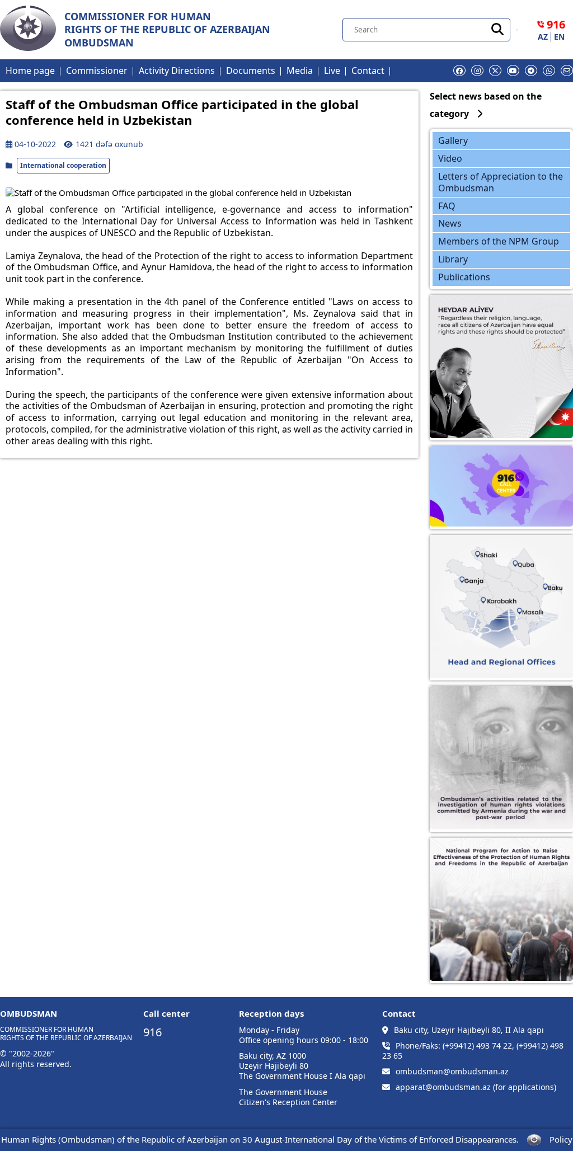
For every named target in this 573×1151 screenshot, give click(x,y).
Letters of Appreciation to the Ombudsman (500, 182)
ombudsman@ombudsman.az (452, 1072)
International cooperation (63, 165)
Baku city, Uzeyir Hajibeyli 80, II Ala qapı (469, 1030)
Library (453, 259)
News (450, 223)
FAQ (446, 206)
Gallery (453, 140)
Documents (250, 70)
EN (559, 37)
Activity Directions (177, 70)
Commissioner (97, 70)
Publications (464, 277)
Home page (30, 70)
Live (332, 70)
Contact (367, 70)
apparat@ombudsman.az (443, 1087)
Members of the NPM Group (498, 241)
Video (450, 158)
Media (299, 70)
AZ (543, 37)
